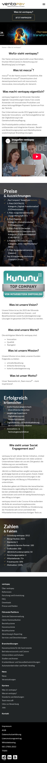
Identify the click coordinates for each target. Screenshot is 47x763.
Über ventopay (8, 588)
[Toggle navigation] (42, 4)
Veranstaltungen (9, 679)
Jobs (4, 707)
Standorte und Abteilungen (13, 697)
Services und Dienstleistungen (14, 637)
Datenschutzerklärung (11, 734)
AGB (4, 730)
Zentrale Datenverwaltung (13, 616)
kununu (34, 200)
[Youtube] (15, 757)
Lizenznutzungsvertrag (12, 738)
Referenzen (6, 592)
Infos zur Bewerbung (10, 704)
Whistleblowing (9, 742)
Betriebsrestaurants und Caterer (15, 651)
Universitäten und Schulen (13, 655)
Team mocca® (7, 700)
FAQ (4, 599)
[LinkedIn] (10, 757)
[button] (4, 758)
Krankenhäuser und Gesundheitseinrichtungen (21, 662)
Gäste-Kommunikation (11, 620)
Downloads (6, 602)
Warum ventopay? (9, 693)
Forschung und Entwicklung (13, 595)
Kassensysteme (8, 627)
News (4, 676)
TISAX (4, 750)
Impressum (7, 726)
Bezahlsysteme (8, 630)
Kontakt (5, 713)
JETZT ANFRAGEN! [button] (23, 17)
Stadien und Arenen (10, 658)
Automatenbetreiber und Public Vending (18, 665)
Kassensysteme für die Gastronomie (17, 648)
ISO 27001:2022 (9, 746)
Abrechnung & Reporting (12, 634)
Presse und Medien (10, 606)
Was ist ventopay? (9, 690)
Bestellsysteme (8, 623)
